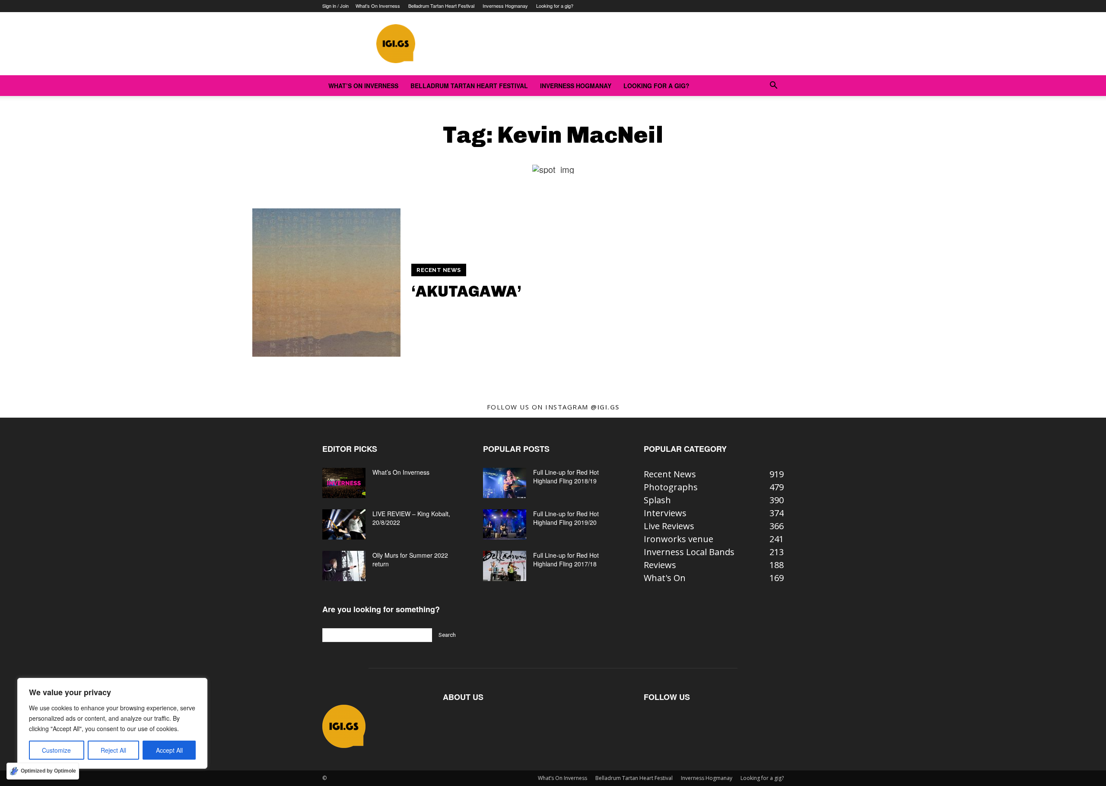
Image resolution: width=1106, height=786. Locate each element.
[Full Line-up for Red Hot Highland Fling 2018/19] (504, 483)
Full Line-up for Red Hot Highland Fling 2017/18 (566, 559)
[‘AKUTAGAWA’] (326, 282)
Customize (56, 750)
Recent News (438, 270)
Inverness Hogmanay (505, 5)
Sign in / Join (335, 5)
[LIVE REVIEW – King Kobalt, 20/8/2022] (343, 524)
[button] (773, 85)
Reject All (113, 750)
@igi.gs (605, 407)
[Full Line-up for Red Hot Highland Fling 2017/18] (504, 566)
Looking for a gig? (554, 5)
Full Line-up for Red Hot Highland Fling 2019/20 (566, 518)
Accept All (169, 750)
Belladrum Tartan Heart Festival (441, 5)
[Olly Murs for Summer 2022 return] (343, 566)
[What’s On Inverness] (343, 483)
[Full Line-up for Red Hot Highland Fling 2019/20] (504, 524)
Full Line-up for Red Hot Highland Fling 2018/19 (566, 476)
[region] (112, 723)
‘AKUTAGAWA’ (466, 291)
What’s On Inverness (378, 5)
